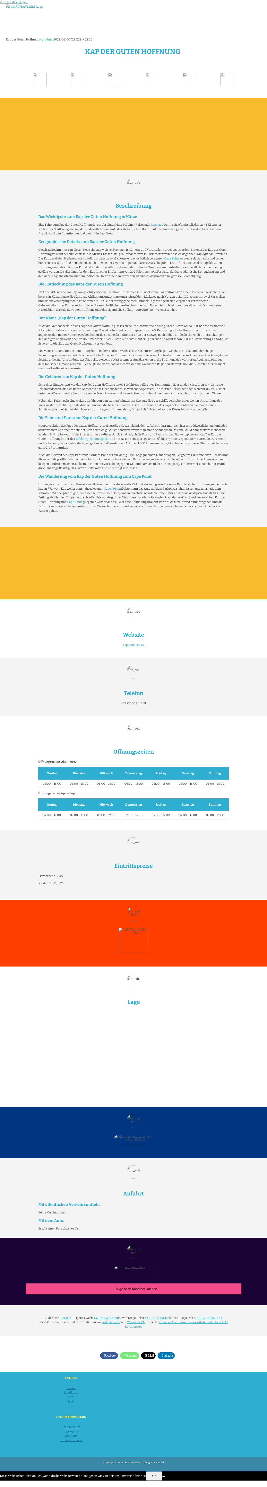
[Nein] (163, 1476)
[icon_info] (40, 74)
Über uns (71, 1436)
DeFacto (65, 1318)
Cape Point (171, 258)
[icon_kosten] (114, 74)
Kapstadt (157, 224)
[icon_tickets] (189, 74)
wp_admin (46, 39)
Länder (71, 1388)
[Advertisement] (133, 134)
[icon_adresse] (152, 74)
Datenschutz (71, 1427)
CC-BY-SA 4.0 (103, 1318)
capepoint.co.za (133, 645)
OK (154, 1475)
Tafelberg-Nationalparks (92, 439)
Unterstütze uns (71, 1440)
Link (117, 1318)
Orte (71, 1397)
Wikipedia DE (111, 1322)
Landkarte (71, 1392)
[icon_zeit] (77, 74)
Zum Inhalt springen (14, 2)
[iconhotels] (227, 74)
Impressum (71, 1431)
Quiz (71, 1401)
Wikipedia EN (136, 1322)
